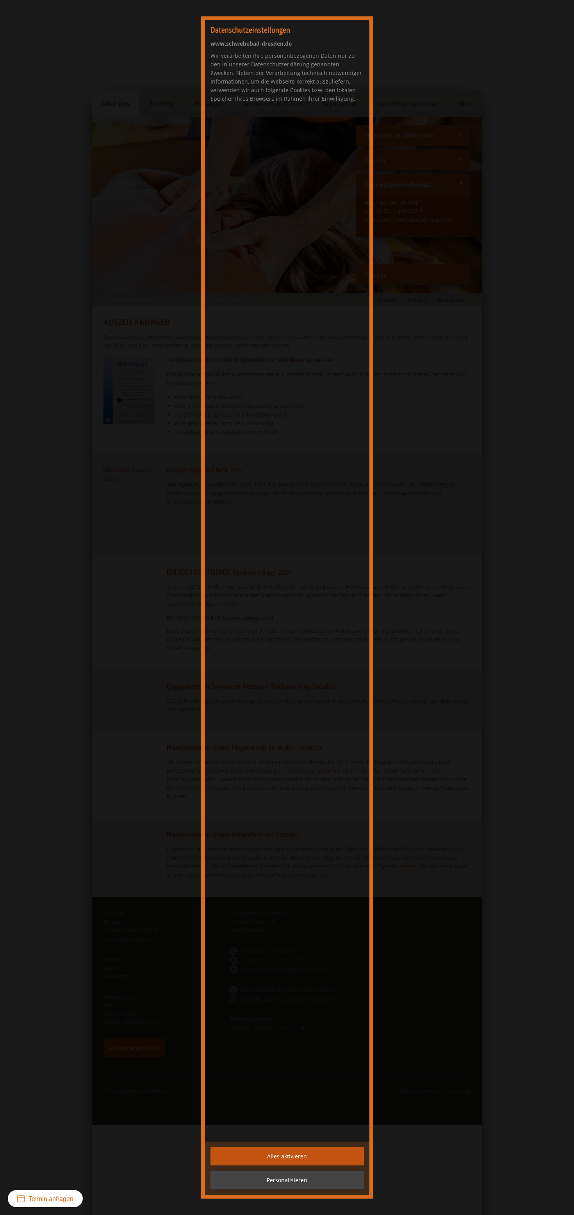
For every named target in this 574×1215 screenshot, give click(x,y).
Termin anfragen (51, 1198)
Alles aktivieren (287, 1156)
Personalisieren (287, 1180)
